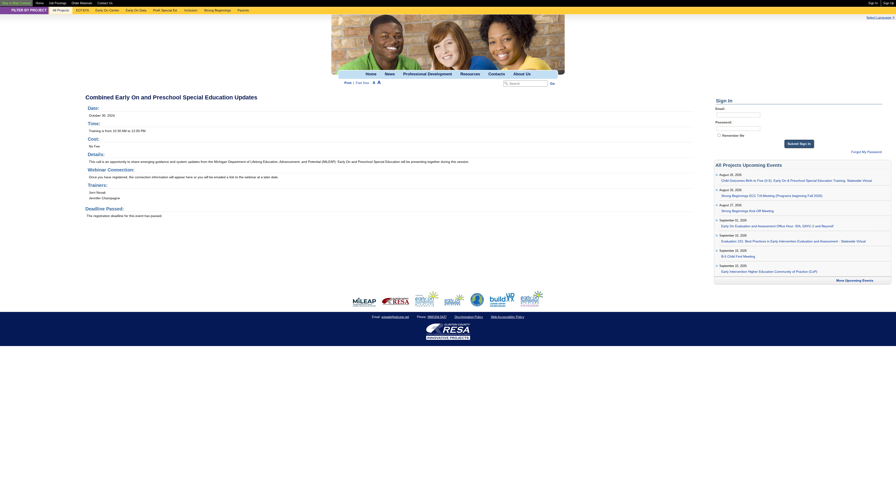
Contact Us (105, 3)
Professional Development (427, 74)
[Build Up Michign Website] (502, 306)
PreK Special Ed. (165, 10)
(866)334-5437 (437, 317)
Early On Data (136, 10)
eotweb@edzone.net (395, 317)
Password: (723, 122)
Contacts (496, 74)
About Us (522, 74)
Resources (470, 74)
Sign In (873, 3)
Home (40, 3)
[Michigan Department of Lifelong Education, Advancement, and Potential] (364, 306)
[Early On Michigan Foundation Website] (531, 306)
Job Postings (57, 3)
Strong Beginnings (217, 10)
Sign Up (888, 3)
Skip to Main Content (16, 3)
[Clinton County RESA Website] (396, 306)
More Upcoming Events (854, 280)
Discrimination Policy (469, 317)
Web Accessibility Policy (507, 317)
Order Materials (82, 3)
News (390, 74)
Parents (243, 10)
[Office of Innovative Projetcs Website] (426, 306)
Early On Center (107, 10)
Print (347, 83)
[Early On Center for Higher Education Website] (477, 306)
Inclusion (190, 10)
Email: (720, 109)
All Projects (61, 10)
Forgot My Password (866, 152)
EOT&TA (82, 10)
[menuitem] (16, 3)
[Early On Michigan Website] (454, 306)
